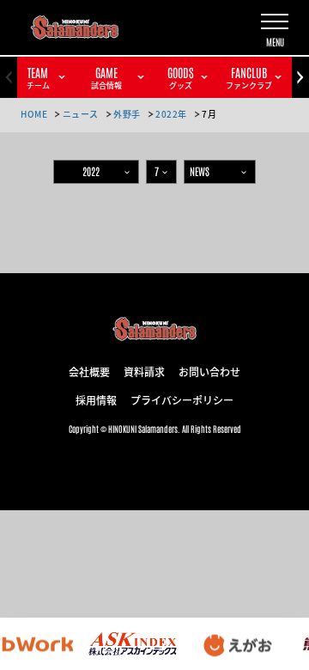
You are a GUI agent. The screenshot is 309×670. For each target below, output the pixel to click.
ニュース (81, 113)
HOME (34, 113)
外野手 (127, 113)
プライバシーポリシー (181, 399)
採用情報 (96, 399)
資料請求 (144, 371)
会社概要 (89, 371)
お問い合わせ (209, 371)
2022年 (171, 113)
